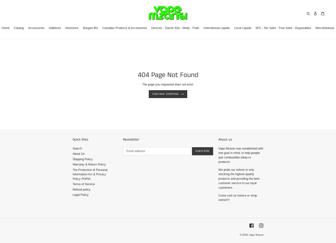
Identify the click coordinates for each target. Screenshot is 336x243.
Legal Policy (81, 195)
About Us (79, 153)
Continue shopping (165, 94)
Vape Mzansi (256, 234)
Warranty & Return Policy (89, 164)
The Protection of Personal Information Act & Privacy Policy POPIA (90, 174)
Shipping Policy (83, 159)
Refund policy (81, 189)
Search (77, 148)
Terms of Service (84, 184)
